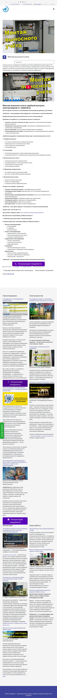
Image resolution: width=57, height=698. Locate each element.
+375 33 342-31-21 (15, 4)
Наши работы (27, 266)
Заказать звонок (2, 430)
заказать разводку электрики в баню (40, 436)
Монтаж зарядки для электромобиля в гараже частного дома (41, 550)
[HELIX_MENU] (53, 9)
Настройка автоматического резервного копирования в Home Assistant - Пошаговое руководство (15, 530)
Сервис (17, 266)
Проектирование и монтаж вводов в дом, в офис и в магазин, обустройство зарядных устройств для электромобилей (14, 463)
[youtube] (22, 2)
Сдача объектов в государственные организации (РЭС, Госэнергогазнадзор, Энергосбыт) (15, 389)
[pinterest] (20, 2)
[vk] (25, 2)
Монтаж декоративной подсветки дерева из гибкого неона (39, 591)
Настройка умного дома (9, 555)
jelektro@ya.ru (38, 4)
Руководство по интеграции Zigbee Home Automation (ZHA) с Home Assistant (13, 579)
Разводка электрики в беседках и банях (41, 382)
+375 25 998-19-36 (27, 4)
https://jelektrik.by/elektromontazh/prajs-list (32, 212)
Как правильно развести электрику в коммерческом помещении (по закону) (41, 299)
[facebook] (18, 2)
